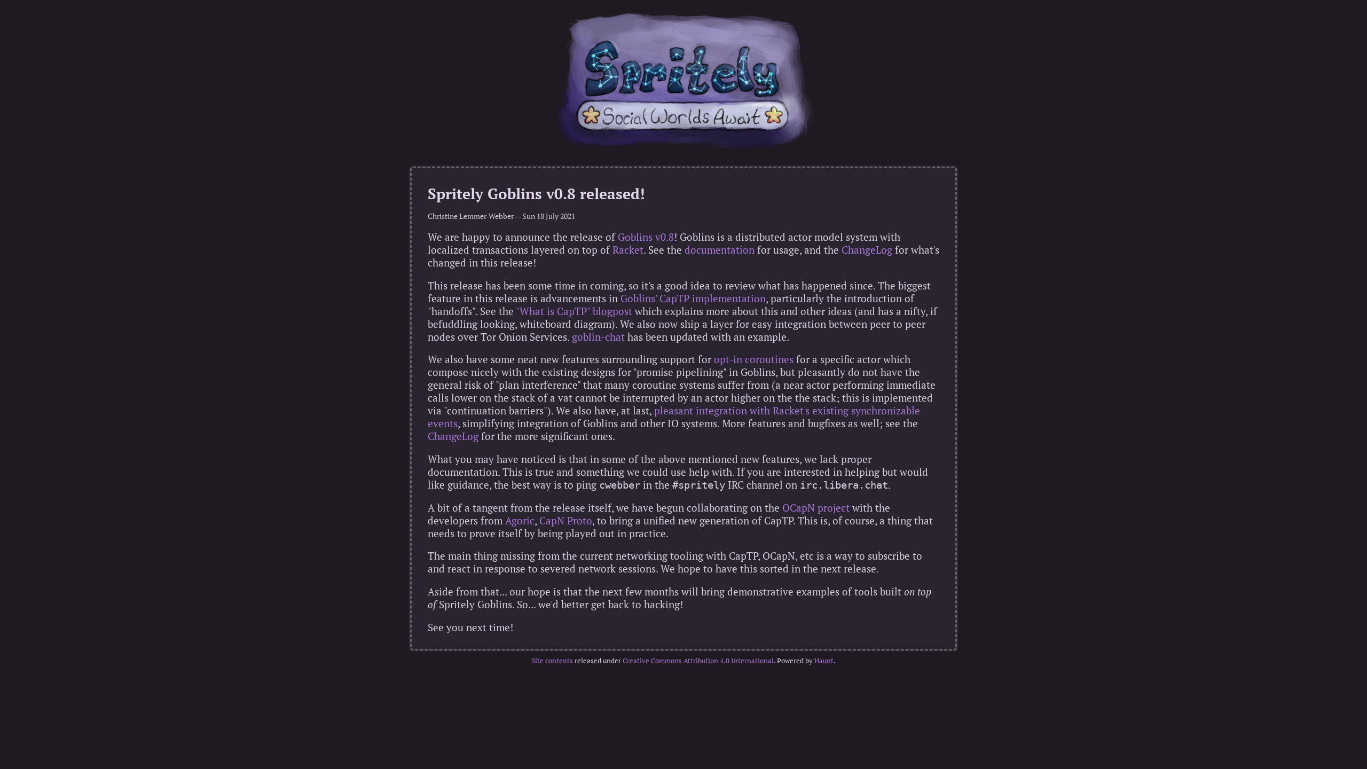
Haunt (824, 660)
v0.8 (664, 237)
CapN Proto (565, 520)
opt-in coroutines (754, 359)
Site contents (552, 660)
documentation (720, 250)
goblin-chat (598, 337)
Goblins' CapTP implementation (693, 298)
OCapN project (816, 507)
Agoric (520, 520)
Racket (627, 250)
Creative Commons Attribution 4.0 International (698, 660)
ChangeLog (867, 250)
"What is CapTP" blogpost (574, 311)
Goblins (635, 237)
